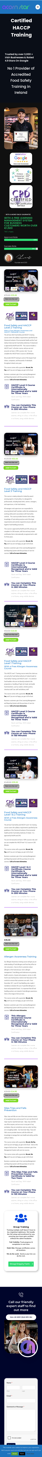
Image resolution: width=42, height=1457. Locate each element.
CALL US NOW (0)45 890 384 (21, 1317)
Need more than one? (11, 299)
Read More (30, 1454)
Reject (22, 1454)
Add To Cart (11, 304)
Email (9, 1396)
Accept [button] (15, 1454)
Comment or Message (15, 1407)
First (8, 1391)
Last (23, 1391)
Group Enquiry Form (20, 1263)
